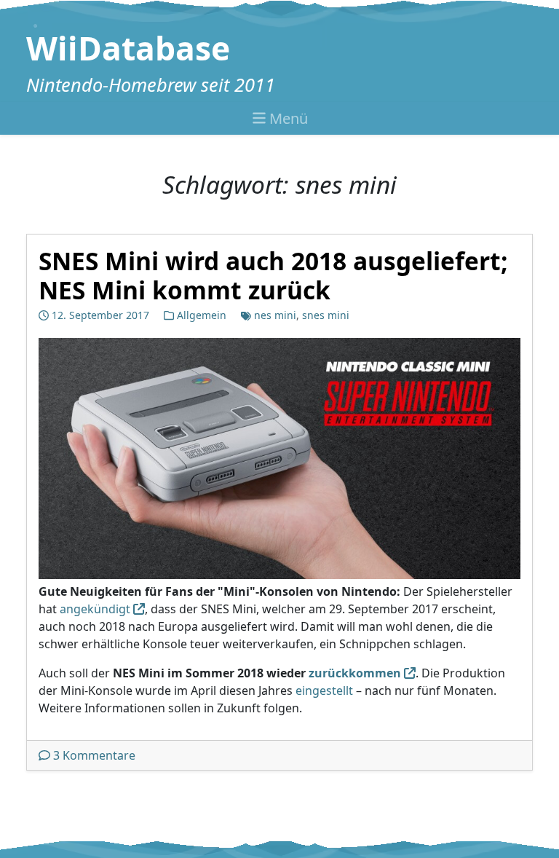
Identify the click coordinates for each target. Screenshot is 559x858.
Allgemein (201, 315)
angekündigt (95, 609)
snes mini (325, 315)
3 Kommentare (94, 755)
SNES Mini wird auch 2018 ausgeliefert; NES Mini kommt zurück (273, 275)
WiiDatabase (128, 48)
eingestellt (324, 690)
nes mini (275, 315)
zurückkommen (355, 673)
